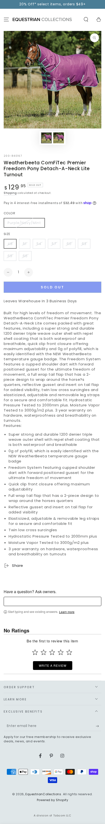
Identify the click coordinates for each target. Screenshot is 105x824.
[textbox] (52, 601)
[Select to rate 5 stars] (69, 652)
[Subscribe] (98, 726)
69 (10, 256)
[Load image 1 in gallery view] (46, 137)
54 (39, 243)
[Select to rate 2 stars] (43, 652)
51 (24, 243)
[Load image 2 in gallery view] (58, 137)
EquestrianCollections (43, 794)
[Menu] (6, 19)
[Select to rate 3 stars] (52, 652)
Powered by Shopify (52, 800)
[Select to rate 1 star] (35, 652)
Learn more (66, 612)
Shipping (10, 193)
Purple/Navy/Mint (24, 222)
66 (25, 256)
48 (10, 243)
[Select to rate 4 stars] (60, 652)
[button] (86, 19)
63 (84, 243)
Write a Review (52, 665)
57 (54, 243)
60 (69, 243)
